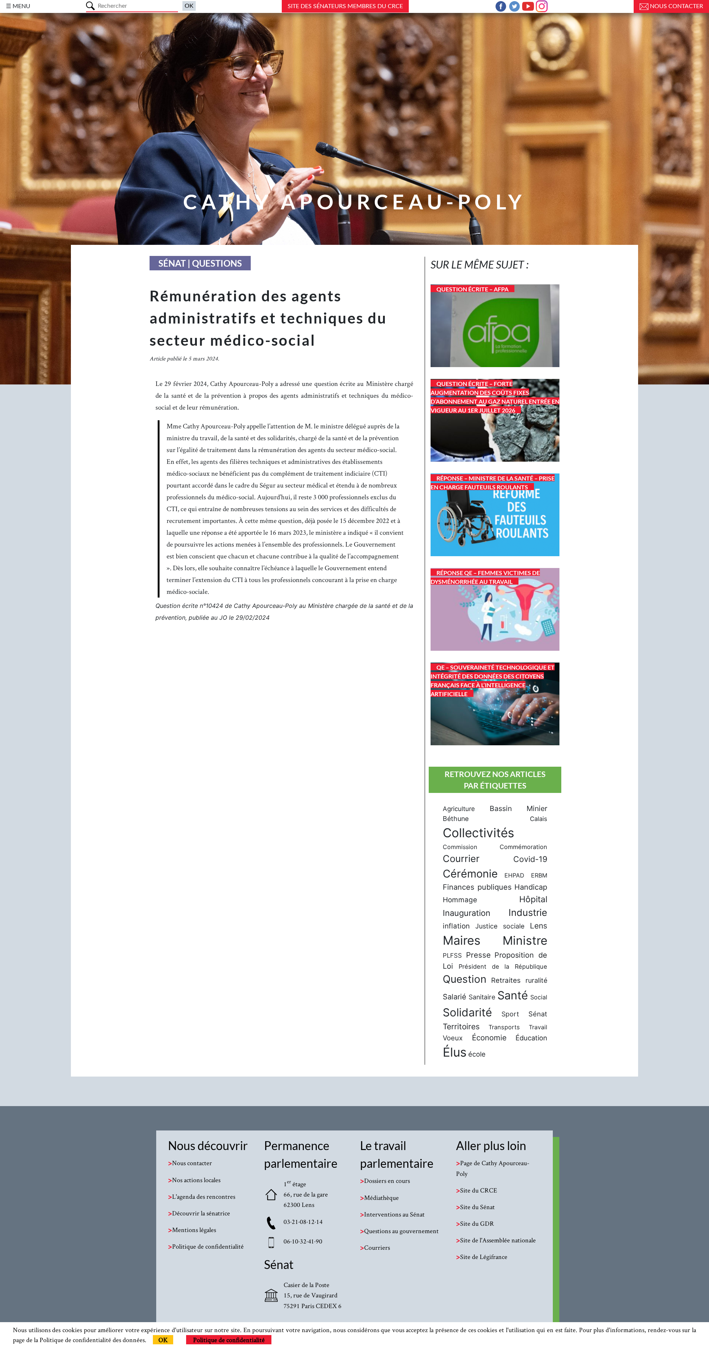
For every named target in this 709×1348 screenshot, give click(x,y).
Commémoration (523, 847)
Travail (538, 1027)
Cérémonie (470, 873)
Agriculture (459, 808)
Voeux (453, 1038)
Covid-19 (530, 859)
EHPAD (514, 875)
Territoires (461, 1026)
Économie (489, 1037)
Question (464, 979)
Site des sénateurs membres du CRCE (345, 6)
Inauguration (466, 913)
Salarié (454, 996)
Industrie (527, 912)
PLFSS (452, 955)
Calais (538, 818)
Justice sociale (499, 926)
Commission (460, 847)
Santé (512, 995)
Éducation (531, 1038)
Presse (478, 954)
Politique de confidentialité (229, 1339)
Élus (454, 1052)
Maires (461, 940)
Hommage (460, 900)
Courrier (461, 858)
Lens (538, 925)
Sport (510, 1014)
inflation (456, 926)
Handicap (530, 887)
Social (538, 997)
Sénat (537, 1014)
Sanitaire (482, 997)
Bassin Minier (518, 808)
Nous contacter (675, 6)
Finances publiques (477, 887)
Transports (504, 1027)
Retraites (506, 980)
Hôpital (533, 899)
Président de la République (503, 966)
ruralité (536, 980)
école (477, 1054)
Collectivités (478, 832)
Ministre (525, 940)
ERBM (539, 875)
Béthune (456, 818)
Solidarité (467, 1012)
